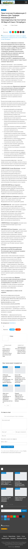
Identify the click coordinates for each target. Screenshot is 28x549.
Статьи (23, 536)
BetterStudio (17, 546)
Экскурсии (13, 538)
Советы (18, 536)
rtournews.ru (12, 323)
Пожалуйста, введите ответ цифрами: (9, 439)
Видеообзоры (12, 536)
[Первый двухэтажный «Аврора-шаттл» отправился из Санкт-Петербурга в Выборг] (20, 388)
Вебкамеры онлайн (21, 538)
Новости (4, 9)
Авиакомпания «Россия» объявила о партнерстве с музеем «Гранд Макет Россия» (20, 350)
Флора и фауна (5, 538)
